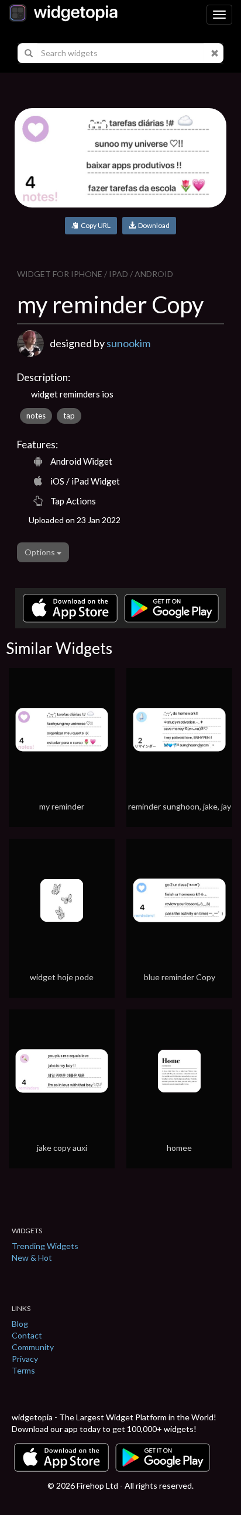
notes (36, 415)
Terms (23, 1370)
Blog (20, 1324)
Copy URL (94, 225)
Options (41, 552)
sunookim (128, 343)
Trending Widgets (45, 1246)
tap (69, 415)
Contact (27, 1335)
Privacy (25, 1359)
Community (33, 1347)
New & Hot (32, 1257)
